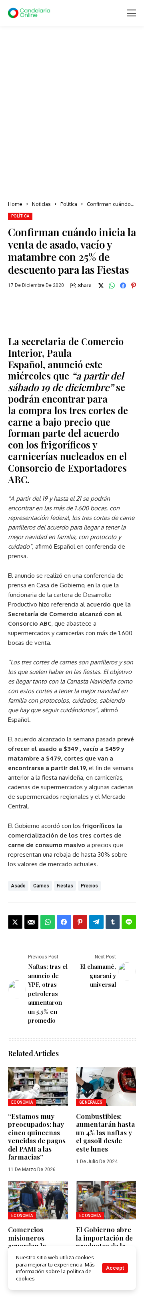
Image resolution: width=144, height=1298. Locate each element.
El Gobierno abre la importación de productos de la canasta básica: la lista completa (104, 1245)
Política (68, 204)
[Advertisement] (72, 114)
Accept (115, 1268)
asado (18, 886)
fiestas (65, 886)
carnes (41, 886)
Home (15, 204)
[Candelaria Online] (30, 13)
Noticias (41, 204)
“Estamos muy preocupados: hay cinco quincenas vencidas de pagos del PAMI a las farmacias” (37, 1136)
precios (89, 886)
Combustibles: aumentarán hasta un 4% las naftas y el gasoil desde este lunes (105, 1132)
